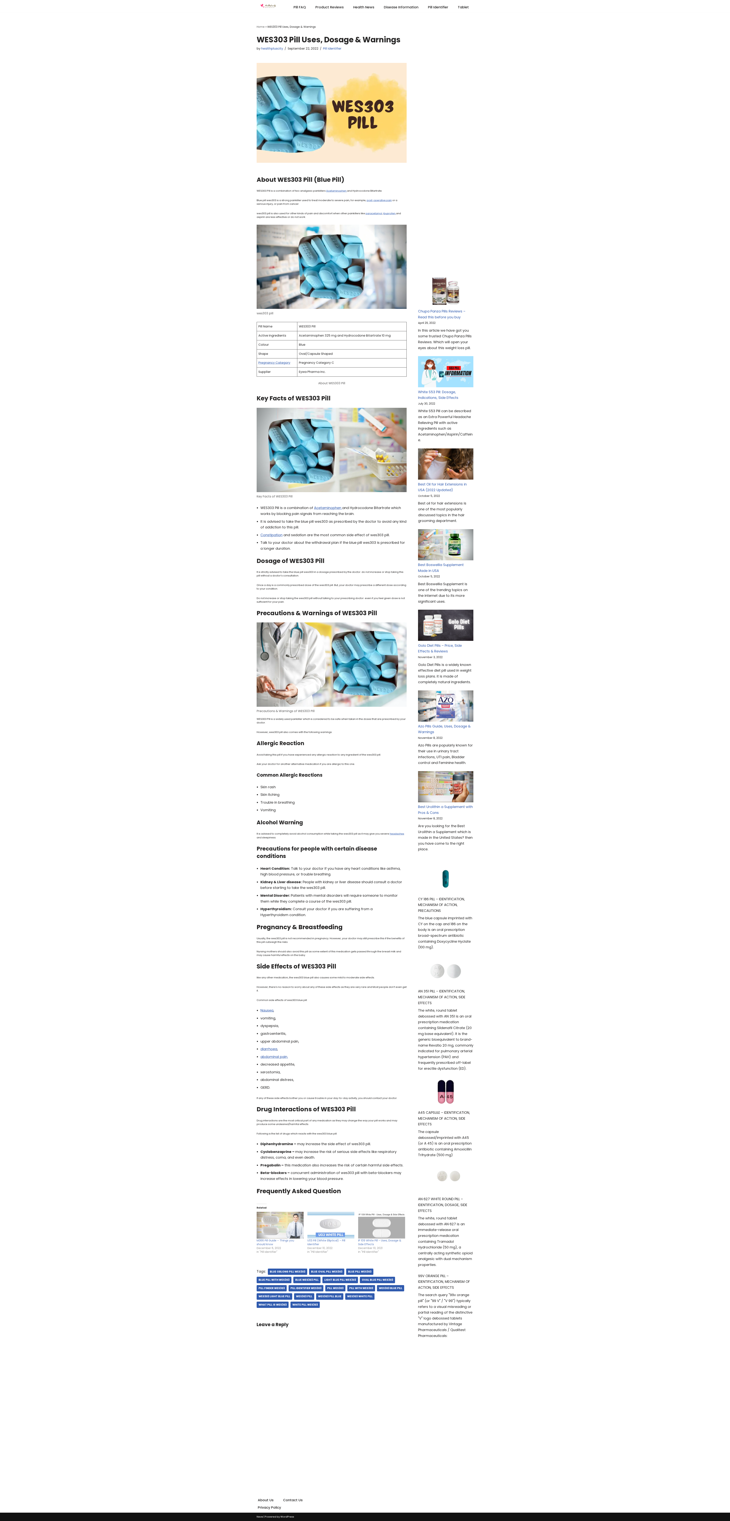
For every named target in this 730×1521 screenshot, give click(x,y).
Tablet (463, 7)
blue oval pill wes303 (326, 1272)
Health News (363, 7)
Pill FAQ (300, 7)
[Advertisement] (445, 81)
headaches (397, 834)
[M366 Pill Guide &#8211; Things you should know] (280, 1225)
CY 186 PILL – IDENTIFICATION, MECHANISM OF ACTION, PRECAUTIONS (441, 905)
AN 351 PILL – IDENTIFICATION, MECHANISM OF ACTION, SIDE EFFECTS (441, 997)
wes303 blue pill (390, 1288)
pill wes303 (335, 1288)
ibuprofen (389, 213)
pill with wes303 (361, 1288)
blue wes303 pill (307, 1280)
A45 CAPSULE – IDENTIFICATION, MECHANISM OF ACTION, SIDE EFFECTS (444, 1118)
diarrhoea (268, 1049)
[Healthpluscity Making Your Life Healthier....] (268, 6)
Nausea (266, 1010)
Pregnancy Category (274, 362)
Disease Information (401, 7)
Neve (260, 1517)
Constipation (271, 535)
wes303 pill (304, 1296)
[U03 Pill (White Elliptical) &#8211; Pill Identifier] (330, 1225)
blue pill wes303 (359, 1272)
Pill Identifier (438, 7)
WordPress (287, 1517)
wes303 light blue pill (274, 1296)
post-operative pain (379, 200)
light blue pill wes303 (340, 1280)
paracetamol (374, 213)
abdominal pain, (274, 1056)
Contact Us (293, 1500)
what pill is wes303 (273, 1305)
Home (261, 27)
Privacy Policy (269, 1507)
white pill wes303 (305, 1305)
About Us (266, 1500)
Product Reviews (329, 7)
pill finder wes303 (272, 1288)
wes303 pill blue (329, 1296)
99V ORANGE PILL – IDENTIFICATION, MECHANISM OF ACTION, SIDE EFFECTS (444, 1282)
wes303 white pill (360, 1296)
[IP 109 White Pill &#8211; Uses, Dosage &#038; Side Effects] (381, 1225)
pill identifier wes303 (305, 1288)
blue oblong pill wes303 (287, 1272)
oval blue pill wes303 (377, 1280)
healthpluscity (272, 48)
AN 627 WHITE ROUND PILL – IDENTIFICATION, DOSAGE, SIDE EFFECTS (442, 1205)
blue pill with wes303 (274, 1280)
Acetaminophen (336, 191)
